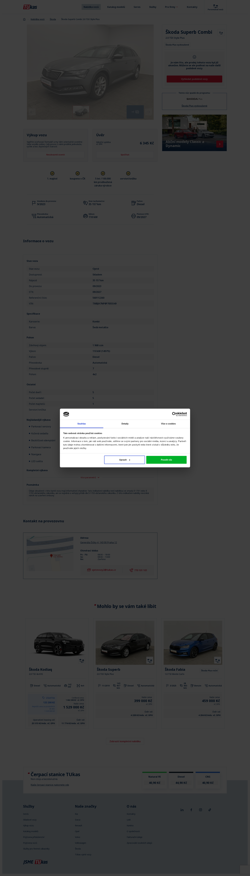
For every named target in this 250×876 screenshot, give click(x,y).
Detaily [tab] (125, 423)
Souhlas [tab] (81, 423)
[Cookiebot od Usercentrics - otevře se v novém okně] (174, 414)
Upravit (123, 460)
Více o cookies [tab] (168, 423)
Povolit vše (166, 460)
